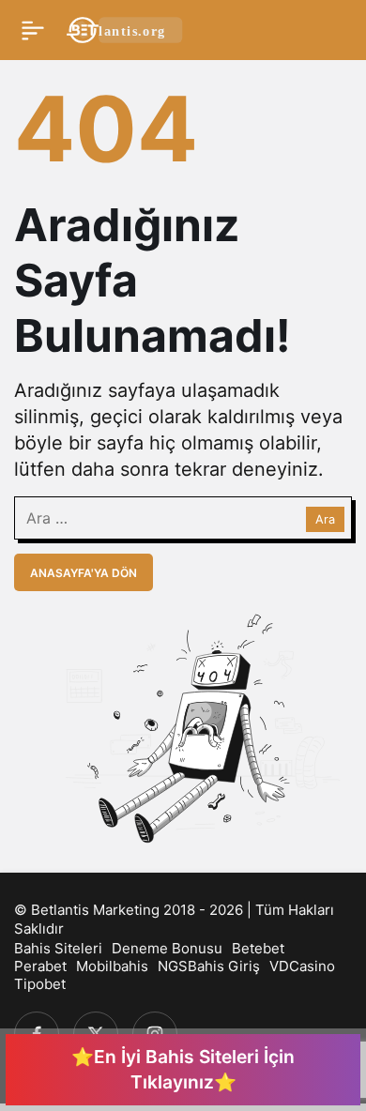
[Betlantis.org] (125, 28)
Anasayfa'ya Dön (83, 573)
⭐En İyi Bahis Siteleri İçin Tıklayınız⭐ (183, 1069)
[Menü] (33, 30)
